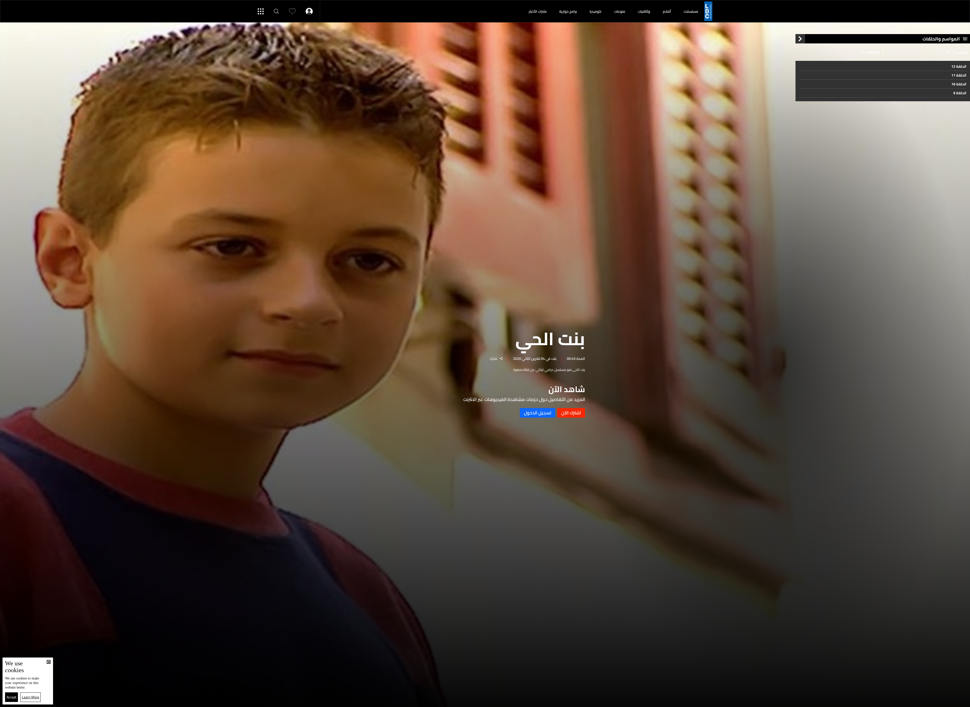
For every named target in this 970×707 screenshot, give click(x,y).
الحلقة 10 (958, 84)
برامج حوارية (568, 11)
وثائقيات (644, 11)
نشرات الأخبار (538, 11)
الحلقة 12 (958, 66)
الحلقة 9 (959, 93)
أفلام (667, 11)
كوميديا (595, 11)
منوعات (619, 11)
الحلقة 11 (958, 75)
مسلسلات (691, 11)
